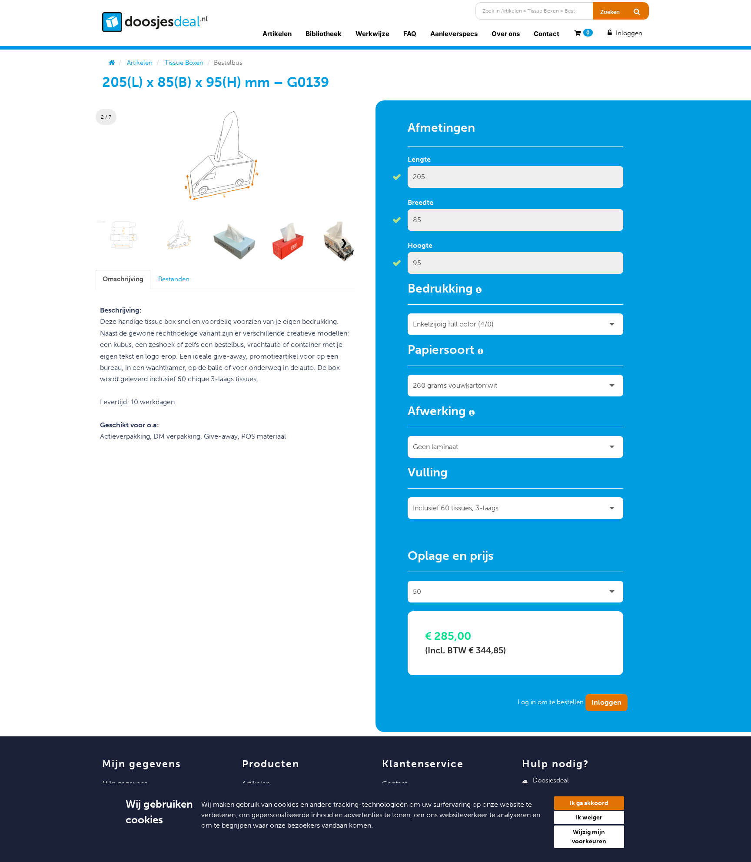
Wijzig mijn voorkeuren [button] (589, 837)
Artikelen (277, 34)
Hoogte (420, 245)
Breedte (420, 202)
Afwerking (438, 412)
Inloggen (628, 33)
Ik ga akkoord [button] (589, 803)
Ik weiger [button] (589, 817)
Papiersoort (443, 351)
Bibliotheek (324, 34)
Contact (546, 34)
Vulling (428, 473)
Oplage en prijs (451, 557)
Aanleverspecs (454, 34)
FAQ (409, 34)
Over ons (506, 34)
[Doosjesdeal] (155, 22)
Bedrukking (442, 290)
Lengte (419, 159)
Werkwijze (372, 34)
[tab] (123, 279)
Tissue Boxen (184, 63)
